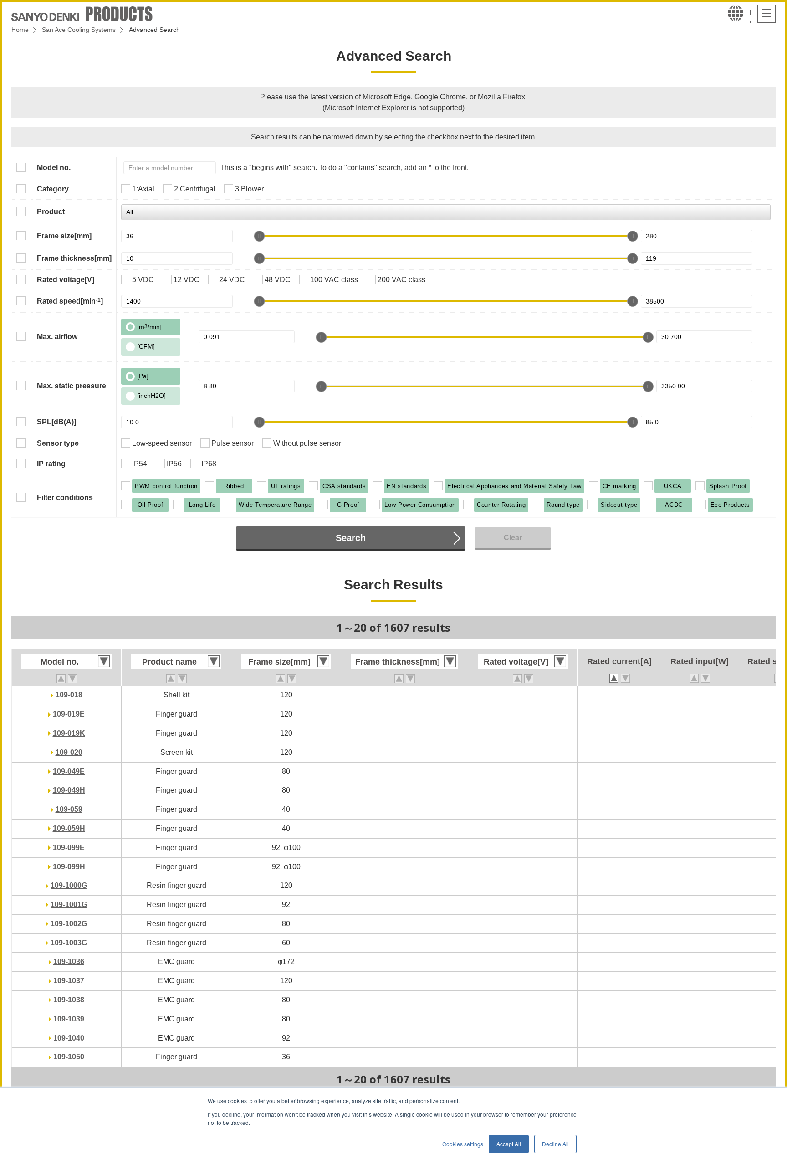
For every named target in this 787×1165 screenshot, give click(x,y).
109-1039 (68, 1019)
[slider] (259, 236)
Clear (513, 537)
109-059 (69, 809)
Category (53, 189)
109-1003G (69, 943)
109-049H (69, 790)
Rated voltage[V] (65, 280)
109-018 (69, 695)
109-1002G (69, 924)
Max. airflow (57, 336)
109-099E (69, 847)
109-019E (69, 714)
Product (51, 212)
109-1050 (68, 1057)
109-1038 (68, 1000)
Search (351, 538)
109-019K (69, 733)
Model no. (54, 167)
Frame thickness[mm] (74, 258)
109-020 (69, 752)
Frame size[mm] (64, 236)
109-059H (69, 828)
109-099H (69, 867)
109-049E (69, 771)
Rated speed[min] (70, 301)
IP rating (51, 464)
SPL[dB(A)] (56, 422)
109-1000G (69, 885)
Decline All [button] (555, 1144)
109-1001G (69, 904)
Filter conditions (65, 497)
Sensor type (58, 443)
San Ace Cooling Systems (79, 29)
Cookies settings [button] (462, 1144)
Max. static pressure (71, 386)
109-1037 (68, 981)
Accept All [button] (508, 1144)
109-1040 (68, 1038)
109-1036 (68, 961)
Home (20, 29)
